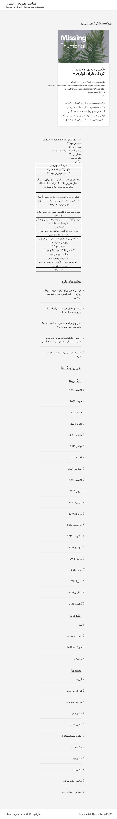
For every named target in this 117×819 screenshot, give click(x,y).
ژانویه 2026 (76, 423)
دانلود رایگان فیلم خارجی (58, 169)
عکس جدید (76, 724)
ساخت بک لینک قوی (49, 230)
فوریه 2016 (74, 603)
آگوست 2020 (75, 480)
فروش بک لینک (64, 183)
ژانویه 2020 (74, 502)
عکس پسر (77, 713)
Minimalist (85, 814)
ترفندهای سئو (59, 211)
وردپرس (78, 658)
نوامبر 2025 (76, 446)
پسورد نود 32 (74, 146)
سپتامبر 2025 (75, 468)
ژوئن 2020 (75, 491)
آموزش (78, 679)
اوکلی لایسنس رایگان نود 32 (66, 150)
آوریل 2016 (74, 581)
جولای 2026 (76, 401)
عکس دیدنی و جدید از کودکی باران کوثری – (88, 71)
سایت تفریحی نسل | (20, 3)
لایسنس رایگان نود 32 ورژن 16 (59, 250)
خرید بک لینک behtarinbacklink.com (62, 139)
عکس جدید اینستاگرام (71, 735)
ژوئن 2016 (75, 558)
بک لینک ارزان (51, 219)
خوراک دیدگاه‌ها (74, 647)
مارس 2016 (74, 592)
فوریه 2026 (76, 412)
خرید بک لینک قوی (50, 238)
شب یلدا (58, 269)
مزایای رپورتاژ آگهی (59, 254)
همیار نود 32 (75, 154)
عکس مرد (77, 769)
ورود (80, 624)
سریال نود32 (58, 246)
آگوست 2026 (75, 390)
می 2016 (75, 569)
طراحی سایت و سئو (69, 200)
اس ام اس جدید (74, 690)
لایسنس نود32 (74, 143)
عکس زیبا (77, 758)
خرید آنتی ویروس (58, 165)
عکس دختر (76, 747)
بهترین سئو (75, 157)
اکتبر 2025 (76, 457)
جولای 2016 (74, 547)
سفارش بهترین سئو (59, 257)
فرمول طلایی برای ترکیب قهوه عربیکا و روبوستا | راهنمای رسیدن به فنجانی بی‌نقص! (62, 294)
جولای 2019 (74, 513)
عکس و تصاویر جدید (70, 792)
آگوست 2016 (73, 536)
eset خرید (58, 226)
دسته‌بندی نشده (74, 702)
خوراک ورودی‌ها (74, 635)
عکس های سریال (71, 780)
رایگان (78, 161)
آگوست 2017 (73, 525)
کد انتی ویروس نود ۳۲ (58, 173)
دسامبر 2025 (75, 435)
